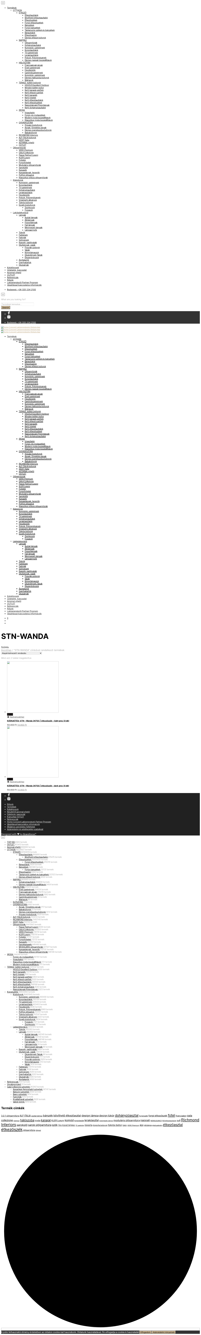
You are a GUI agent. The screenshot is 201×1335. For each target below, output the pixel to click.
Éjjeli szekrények (32, 67)
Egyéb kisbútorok (27, 205)
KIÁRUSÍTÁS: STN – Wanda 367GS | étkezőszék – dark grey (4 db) (38, 786)
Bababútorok (31, 132)
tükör (125, 1125)
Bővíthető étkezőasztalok (36, 17)
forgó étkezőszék (157, 1115)
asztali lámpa (36, 1116)
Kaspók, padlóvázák (28, 242)
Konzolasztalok (31, 50)
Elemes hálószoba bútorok (37, 77)
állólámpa (148, 1125)
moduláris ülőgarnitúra (126, 1120)
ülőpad (38, 1130)
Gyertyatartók (25, 262)
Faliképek (23, 235)
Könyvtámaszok (32, 252)
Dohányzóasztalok (33, 45)
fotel (171, 1115)
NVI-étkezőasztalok (169, 1121)
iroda (37, 1120)
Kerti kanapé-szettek (34, 90)
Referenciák (13, 277)
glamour (17, 1121)
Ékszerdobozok (32, 257)
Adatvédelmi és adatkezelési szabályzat (25, 829)
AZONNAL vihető (26, 142)
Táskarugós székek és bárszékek (40, 30)
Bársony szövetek (21, 1092)
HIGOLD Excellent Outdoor (37, 85)
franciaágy (181, 1115)
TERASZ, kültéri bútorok (30, 82)
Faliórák (22, 237)
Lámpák (22, 215)
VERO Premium (26, 150)
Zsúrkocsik (30, 207)
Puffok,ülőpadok (26, 175)
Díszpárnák (24, 265)
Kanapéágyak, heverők (29, 172)
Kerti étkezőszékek (33, 102)
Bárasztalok (30, 32)
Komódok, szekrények (35, 47)
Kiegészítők (12, 992)
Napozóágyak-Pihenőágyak (37, 105)
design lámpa (90, 1115)
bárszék (48, 1115)
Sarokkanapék (25, 944)
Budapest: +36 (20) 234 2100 (21, 289)
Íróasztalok (30, 112)
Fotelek (22, 160)
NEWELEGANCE (156, 1121)
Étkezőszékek (31, 20)
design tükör (106, 1115)
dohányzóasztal (126, 1115)
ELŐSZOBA (18, 902)
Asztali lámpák (31, 217)
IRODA (22, 110)
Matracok (29, 80)
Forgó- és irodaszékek (35, 115)
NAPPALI (23, 40)
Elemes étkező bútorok (35, 37)
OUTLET (22, 145)
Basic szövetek (20, 1094)
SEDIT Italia (24, 140)
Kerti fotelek (30, 97)
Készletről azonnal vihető (18, 812)
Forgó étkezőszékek (34, 22)
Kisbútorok (18, 180)
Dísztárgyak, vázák (27, 245)
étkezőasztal (173, 1124)
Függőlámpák (31, 222)
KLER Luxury (24, 157)
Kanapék (23, 170)
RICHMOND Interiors (28, 135)
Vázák (27, 250)
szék (55, 1125)
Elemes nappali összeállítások (38, 60)
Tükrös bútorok (26, 202)
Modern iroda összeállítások (37, 117)
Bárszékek (29, 25)
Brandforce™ (29, 834)
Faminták (17, 1097)
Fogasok (29, 210)
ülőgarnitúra (29, 1130)
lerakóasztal (91, 1120)
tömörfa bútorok (100, 1125)
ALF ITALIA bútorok (27, 137)
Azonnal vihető (14, 272)
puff (179, 1120)
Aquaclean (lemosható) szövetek (28, 1089)
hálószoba (27, 1120)
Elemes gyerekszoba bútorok (38, 130)
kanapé (46, 1120)
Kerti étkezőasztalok (34, 100)
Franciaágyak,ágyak (34, 65)
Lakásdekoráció (20, 212)
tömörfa (88, 1125)
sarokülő (22, 1125)
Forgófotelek (25, 162)
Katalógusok (13, 267)
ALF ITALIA (25, 1115)
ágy (142, 1124)
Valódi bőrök (19, 1102)
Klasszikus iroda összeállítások (39, 120)
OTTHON (17, 10)
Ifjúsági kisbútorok (33, 125)
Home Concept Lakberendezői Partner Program (29, 822)
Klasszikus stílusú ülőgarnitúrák (33, 177)
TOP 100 (11, 842)
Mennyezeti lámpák (33, 227)
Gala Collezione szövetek (18, 1087)
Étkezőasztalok (31, 15)
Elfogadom (146, 1332)
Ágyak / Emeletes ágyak (35, 127)
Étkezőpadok (31, 35)
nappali (145, 1120)
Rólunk (10, 280)
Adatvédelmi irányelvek (164, 1332)
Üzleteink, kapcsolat (17, 270)
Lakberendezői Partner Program (22, 282)
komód (69, 1120)
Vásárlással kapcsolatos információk (24, 285)
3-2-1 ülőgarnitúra (10, 1115)
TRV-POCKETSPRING (66, 1125)
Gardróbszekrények (34, 72)
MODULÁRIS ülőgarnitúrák (31, 947)
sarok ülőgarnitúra (39, 1125)
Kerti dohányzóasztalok (35, 107)
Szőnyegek (24, 240)
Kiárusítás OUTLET (15, 817)
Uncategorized (14, 1084)
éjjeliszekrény (157, 1125)
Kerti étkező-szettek (34, 92)
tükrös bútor (115, 1124)
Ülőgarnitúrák (31, 42)
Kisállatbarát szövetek (23, 1099)
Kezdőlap (6, 650)
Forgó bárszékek (32, 27)
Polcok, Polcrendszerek (35, 57)
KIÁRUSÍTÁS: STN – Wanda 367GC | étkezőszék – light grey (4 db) (38, 721)
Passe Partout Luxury (28, 155)
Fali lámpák (30, 225)
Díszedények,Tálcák (33, 255)
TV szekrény (79, 1125)
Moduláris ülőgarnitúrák (30, 165)
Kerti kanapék (31, 95)
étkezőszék (12, 1129)
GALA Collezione (26, 152)
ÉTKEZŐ (22, 12)
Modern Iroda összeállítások (26, 964)
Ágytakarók (24, 260)
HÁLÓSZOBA (24, 62)
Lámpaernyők (31, 230)
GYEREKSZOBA (26, 122)
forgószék (143, 1115)
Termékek (12, 7)
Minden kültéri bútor (34, 87)
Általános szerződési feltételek (21, 827)
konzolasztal (79, 1120)
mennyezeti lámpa (106, 1121)
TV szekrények (31, 52)
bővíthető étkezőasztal (67, 1115)
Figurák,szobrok (32, 247)
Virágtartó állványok (28, 200)
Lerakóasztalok (31, 55)
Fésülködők (30, 70)
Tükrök (22, 232)
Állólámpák (29, 220)
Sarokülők (23, 167)
